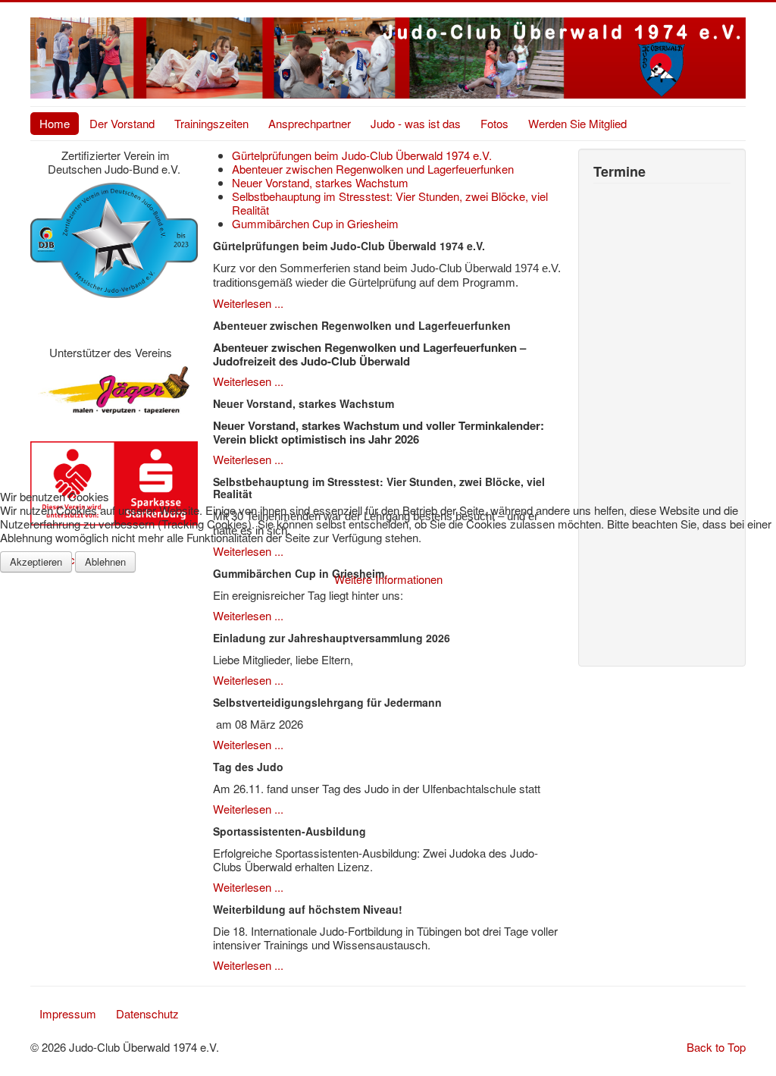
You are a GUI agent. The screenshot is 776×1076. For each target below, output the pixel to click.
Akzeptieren (36, 561)
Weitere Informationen (388, 579)
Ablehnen (105, 561)
